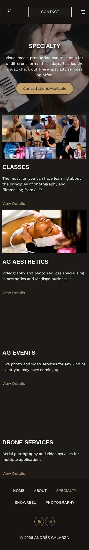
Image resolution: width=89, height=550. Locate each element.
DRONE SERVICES (27, 442)
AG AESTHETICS (25, 262)
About (40, 490)
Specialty (66, 490)
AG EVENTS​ (18, 352)
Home (18, 490)
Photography (60, 502)
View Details (13, 203)
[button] (82, 12)
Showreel (25, 502)
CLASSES (15, 167)
